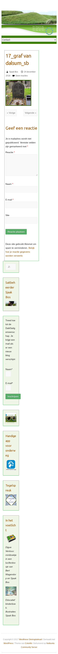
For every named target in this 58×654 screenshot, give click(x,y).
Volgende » (30, 112)
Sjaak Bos (13, 72)
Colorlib (28, 643)
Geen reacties (21, 76)
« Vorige (11, 112)
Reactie (10, 152)
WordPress (8, 643)
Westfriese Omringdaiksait (30, 639)
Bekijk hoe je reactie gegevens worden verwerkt (19, 252)
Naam (9, 184)
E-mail (9, 199)
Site (7, 215)
